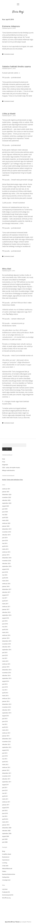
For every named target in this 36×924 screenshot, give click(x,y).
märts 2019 (5, 549)
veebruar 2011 (6, 802)
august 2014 (5, 681)
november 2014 (6, 672)
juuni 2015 (5, 655)
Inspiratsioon (5, 860)
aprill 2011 (5, 796)
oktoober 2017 (6, 592)
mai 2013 (4, 724)
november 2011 (6, 776)
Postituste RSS (6, 892)
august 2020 (5, 506)
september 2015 (6, 649)
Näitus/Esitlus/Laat (7, 868)
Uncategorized (6, 880)
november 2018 (6, 560)
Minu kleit (6, 269)
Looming (4, 863)
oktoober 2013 (6, 710)
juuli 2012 (4, 753)
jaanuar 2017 (5, 609)
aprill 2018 (5, 578)
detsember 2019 (6, 529)
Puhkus (4, 871)
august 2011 (5, 784)
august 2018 (5, 569)
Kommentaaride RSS (7, 895)
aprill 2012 (5, 761)
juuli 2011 (4, 787)
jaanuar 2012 (5, 770)
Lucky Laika (5, 865)
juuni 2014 (5, 687)
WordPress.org (6, 898)
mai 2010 (4, 816)
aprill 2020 (5, 517)
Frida (3, 462)
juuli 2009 (4, 839)
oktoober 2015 (6, 647)
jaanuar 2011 (5, 805)
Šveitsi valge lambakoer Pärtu (15, 479)
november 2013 (6, 707)
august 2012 (5, 750)
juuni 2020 (5, 512)
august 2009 (5, 836)
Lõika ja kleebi (8, 113)
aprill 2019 (5, 546)
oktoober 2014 (6, 675)
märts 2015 (5, 661)
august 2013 (5, 716)
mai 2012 (4, 759)
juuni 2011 (5, 790)
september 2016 (6, 615)
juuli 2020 (4, 509)
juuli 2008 (4, 842)
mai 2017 (4, 598)
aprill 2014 (5, 693)
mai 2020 (4, 514)
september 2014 (6, 678)
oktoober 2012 (6, 744)
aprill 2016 (5, 629)
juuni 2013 (5, 721)
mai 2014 (4, 690)
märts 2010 (5, 822)
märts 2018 (5, 581)
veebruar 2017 (6, 606)
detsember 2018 (6, 558)
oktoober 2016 (6, 612)
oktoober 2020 (6, 500)
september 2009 (6, 833)
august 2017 (5, 595)
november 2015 (6, 644)
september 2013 (6, 713)
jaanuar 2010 (5, 825)
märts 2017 (5, 604)
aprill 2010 (5, 819)
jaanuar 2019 (5, 555)
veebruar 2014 (6, 698)
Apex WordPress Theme (12, 922)
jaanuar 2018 (5, 586)
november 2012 (6, 741)
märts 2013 (5, 730)
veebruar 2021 (6, 489)
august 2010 (5, 807)
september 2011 (6, 782)
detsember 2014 (6, 670)
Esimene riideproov (11, 26)
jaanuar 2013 (5, 736)
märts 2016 (5, 632)
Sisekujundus (5, 877)
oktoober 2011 (6, 779)
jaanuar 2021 (5, 491)
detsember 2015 (6, 641)
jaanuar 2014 (5, 701)
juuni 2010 (5, 813)
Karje (3, 459)
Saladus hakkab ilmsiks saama (16, 66)
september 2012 (6, 747)
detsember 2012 (6, 739)
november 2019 (6, 532)
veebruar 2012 (6, 767)
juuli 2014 (4, 684)
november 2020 (6, 497)
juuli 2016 (4, 621)
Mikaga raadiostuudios (8, 470)
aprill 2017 (5, 601)
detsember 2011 (6, 773)
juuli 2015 (4, 652)
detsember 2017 (6, 589)
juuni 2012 (5, 756)
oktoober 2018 (6, 563)
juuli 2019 (4, 537)
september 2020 (6, 503)
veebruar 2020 (6, 523)
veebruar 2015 (6, 664)
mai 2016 (4, 626)
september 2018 (6, 566)
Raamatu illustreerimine (8, 874)
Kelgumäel (5, 464)
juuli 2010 (4, 810)
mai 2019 (4, 543)
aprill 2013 (5, 727)
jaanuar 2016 (5, 638)
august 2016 (5, 618)
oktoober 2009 (6, 830)
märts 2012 (5, 764)
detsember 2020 (6, 494)
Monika (4, 479)
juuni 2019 (5, 540)
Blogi (3, 851)
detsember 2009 (6, 828)
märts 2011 (5, 799)
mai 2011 (4, 793)
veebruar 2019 (6, 552)
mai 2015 (4, 658)
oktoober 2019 (6, 535)
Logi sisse (4, 889)
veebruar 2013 (6, 733)
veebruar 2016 (6, 635)
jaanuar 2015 (5, 667)
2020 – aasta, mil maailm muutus (11, 467)
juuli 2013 (4, 718)
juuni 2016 (5, 624)
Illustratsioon (5, 857)
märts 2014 (5, 695)
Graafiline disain (6, 854)
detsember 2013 (6, 704)
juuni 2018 (5, 572)
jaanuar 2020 (5, 526)
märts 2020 (5, 520)
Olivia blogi (18, 12)
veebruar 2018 (6, 583)
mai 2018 (4, 575)
